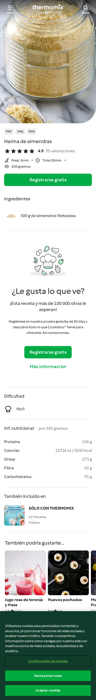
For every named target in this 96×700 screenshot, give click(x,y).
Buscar (86, 12)
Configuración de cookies (48, 661)
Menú (10, 12)
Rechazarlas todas (48, 676)
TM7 (9, 131)
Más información (48, 366)
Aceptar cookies (48, 690)
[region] (48, 655)
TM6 (20, 131)
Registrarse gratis (48, 180)
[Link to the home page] (48, 9)
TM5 (31, 131)
